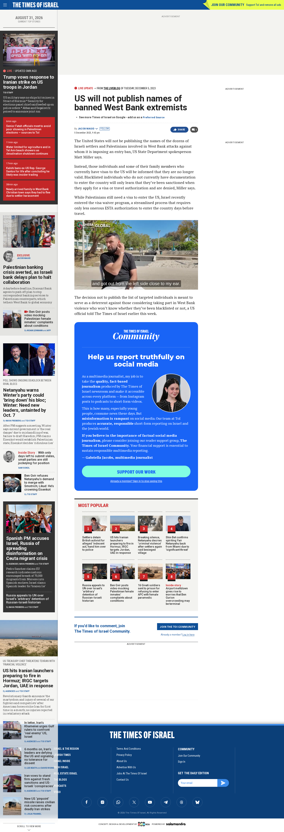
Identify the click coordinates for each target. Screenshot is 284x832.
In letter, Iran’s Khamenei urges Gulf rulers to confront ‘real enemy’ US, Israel (39, 729)
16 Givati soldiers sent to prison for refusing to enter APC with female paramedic (149, 591)
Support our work (136, 472)
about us (121, 761)
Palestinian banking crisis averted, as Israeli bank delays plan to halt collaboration (27, 275)
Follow (104, 128)
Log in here (188, 634)
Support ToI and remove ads (263, 4)
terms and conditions (128, 748)
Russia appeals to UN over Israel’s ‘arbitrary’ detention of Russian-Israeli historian (93, 593)
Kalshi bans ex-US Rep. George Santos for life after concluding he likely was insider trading (27, 171)
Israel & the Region (66, 748)
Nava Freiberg (13, 421)
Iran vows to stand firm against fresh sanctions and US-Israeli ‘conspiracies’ (39, 781)
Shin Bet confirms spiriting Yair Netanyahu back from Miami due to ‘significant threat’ (177, 543)
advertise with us (126, 767)
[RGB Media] (144, 824)
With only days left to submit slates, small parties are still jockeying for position (36, 458)
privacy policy (124, 754)
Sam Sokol (24, 468)
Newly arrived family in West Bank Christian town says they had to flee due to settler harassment (28, 192)
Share (181, 129)
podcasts (60, 785)
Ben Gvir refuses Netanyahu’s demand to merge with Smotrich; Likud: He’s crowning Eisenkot (39, 482)
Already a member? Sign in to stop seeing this (136, 481)
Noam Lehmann (35, 330)
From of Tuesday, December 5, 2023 (126, 88)
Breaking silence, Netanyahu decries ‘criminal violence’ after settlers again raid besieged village (150, 545)
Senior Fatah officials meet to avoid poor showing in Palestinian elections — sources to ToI (28, 129)
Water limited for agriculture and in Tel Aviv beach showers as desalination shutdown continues (28, 150)
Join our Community (227, 5)
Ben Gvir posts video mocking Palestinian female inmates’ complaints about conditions (38, 319)
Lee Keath (32, 768)
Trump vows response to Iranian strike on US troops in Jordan (28, 82)
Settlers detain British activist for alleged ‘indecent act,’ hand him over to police (94, 543)
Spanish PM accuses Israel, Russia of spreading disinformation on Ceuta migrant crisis (27, 548)
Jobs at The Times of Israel (131, 773)
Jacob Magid (86, 128)
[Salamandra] (175, 824)
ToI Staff (8, 93)
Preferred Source (154, 117)
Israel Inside (62, 761)
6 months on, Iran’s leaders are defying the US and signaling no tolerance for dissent (39, 756)
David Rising (47, 768)
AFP (49, 330)
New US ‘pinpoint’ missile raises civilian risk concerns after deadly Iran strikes (39, 804)
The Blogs (60, 779)
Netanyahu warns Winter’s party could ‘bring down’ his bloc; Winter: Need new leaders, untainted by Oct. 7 (24, 403)
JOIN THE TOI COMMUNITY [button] (177, 626)
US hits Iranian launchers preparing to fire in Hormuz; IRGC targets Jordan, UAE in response (121, 545)
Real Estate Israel (65, 773)
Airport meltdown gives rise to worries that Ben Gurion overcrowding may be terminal (178, 594)
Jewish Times (62, 754)
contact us (122, 779)
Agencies (14, 564)
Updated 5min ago (26, 70)
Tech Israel (61, 767)
